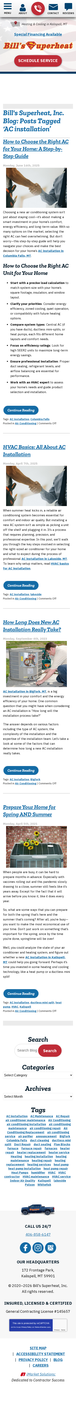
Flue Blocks (62, 1144)
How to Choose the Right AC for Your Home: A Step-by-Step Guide (36, 148)
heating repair (42, 1160)
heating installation (39, 1156)
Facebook (25, 1247)
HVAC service (61, 1176)
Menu (7, 12)
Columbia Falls (39, 419)
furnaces (51, 1148)
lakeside (36, 594)
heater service (59, 1152)
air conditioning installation (26, 1124)
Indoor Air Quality (22, 1180)
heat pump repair (56, 1168)
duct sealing (42, 1144)
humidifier (38, 1172)
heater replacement (31, 1152)
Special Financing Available (38, 34)
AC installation (19, 419)
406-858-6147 (38, 8)
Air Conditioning (25, 423)
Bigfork (35, 779)
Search (50, 1050)
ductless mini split (42, 1002)
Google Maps (50, 1247)
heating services (39, 1164)
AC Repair (63, 1116)
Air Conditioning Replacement (37, 1130)
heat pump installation (24, 1168)
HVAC (15, 1006)
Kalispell (25, 1006)
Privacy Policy (26, 1327)
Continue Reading (20, 410)
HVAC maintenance (36, 1176)
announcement (46, 1136)
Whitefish (44, 1184)
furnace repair (31, 1148)
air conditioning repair (45, 1128)
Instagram (38, 1247)
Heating (16, 1156)
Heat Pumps (19, 1172)
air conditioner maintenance (25, 1120)
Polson (30, 1184)
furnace (12, 1148)
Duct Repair (22, 1144)
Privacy (57, 1330)
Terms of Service (40, 1327)
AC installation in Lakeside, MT (44, 559)
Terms (63, 1330)
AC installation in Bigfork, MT (24, 691)
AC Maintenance (41, 1116)
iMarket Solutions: (41, 1374)
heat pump (61, 1164)
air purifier (25, 1136)
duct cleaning (39, 1140)
